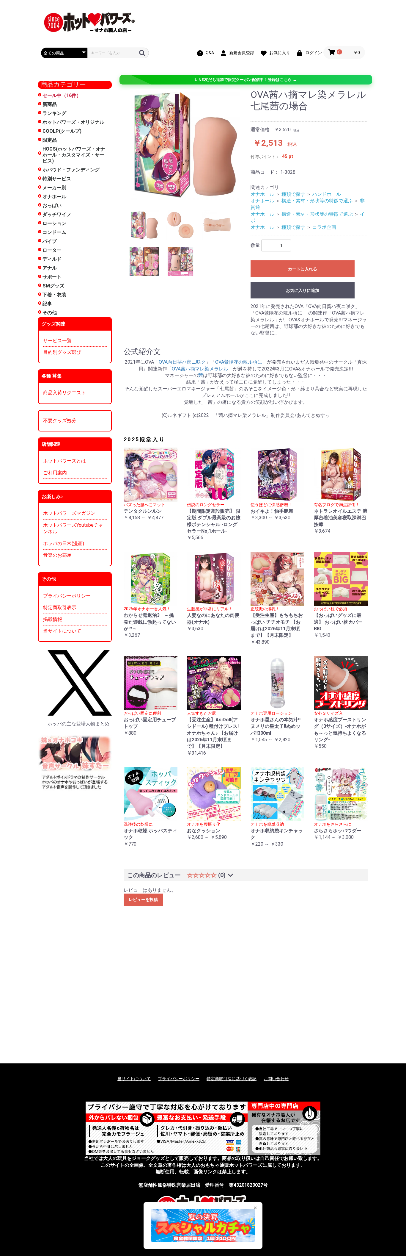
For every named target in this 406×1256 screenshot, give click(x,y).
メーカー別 (54, 187)
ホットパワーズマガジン (69, 513)
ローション (54, 223)
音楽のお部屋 (57, 555)
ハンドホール (326, 194)
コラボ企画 (324, 227)
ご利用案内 (55, 473)
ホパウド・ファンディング (71, 170)
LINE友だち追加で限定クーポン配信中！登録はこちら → (246, 79)
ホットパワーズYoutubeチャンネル (73, 528)
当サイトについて (62, 631)
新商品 (50, 104)
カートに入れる (302, 269)
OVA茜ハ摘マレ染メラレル (200, 369)
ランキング (54, 113)
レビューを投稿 (143, 899)
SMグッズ (53, 286)
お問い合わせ (276, 1078)
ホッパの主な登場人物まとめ (78, 724)
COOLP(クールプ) (62, 131)
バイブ (50, 241)
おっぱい (52, 205)
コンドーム (54, 232)
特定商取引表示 (59, 607)
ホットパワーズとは (64, 461)
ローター (52, 250)
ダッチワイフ (57, 214)
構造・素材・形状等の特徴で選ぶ (317, 201)
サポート (52, 277)
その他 (50, 312)
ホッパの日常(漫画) (63, 543)
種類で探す (293, 194)
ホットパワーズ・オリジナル (73, 122)
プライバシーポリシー (67, 596)
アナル (50, 268)
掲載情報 (52, 619)
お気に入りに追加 (302, 290)
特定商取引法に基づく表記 (231, 1078)
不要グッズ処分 (59, 420)
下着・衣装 (54, 295)
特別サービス (57, 179)
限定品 (50, 140)
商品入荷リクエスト (64, 392)
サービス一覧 (57, 340)
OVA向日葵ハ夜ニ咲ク (182, 362)
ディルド (52, 259)
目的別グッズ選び (62, 352)
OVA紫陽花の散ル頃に (238, 362)
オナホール (54, 196)
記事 (47, 303)
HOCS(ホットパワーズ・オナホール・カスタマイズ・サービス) (74, 155)
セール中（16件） (62, 95)
